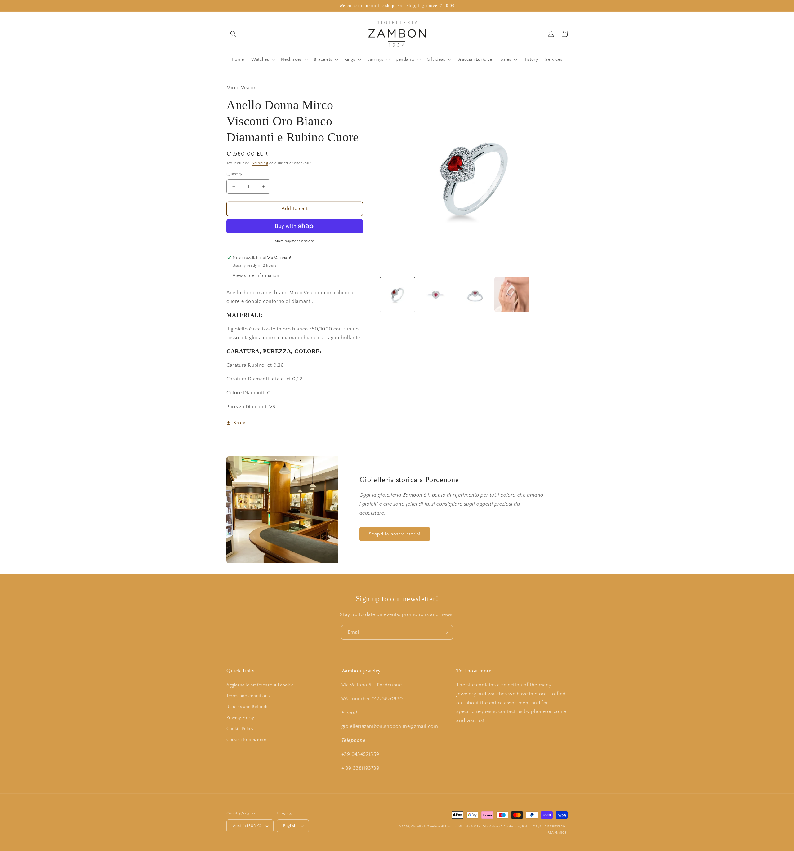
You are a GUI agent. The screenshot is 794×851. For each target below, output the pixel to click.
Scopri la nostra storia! (395, 534)
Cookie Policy (240, 728)
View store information (256, 275)
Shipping (260, 163)
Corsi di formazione (246, 739)
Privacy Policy (240, 717)
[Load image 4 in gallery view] (511, 294)
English (290, 825)
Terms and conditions (248, 696)
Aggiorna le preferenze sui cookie (260, 685)
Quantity (234, 174)
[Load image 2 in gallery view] (435, 294)
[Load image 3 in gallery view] (473, 294)
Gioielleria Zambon (425, 826)
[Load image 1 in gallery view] (397, 294)
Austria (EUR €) (247, 825)
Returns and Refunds (247, 706)
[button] (233, 34)
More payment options (295, 241)
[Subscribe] (446, 632)
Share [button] (239, 422)
